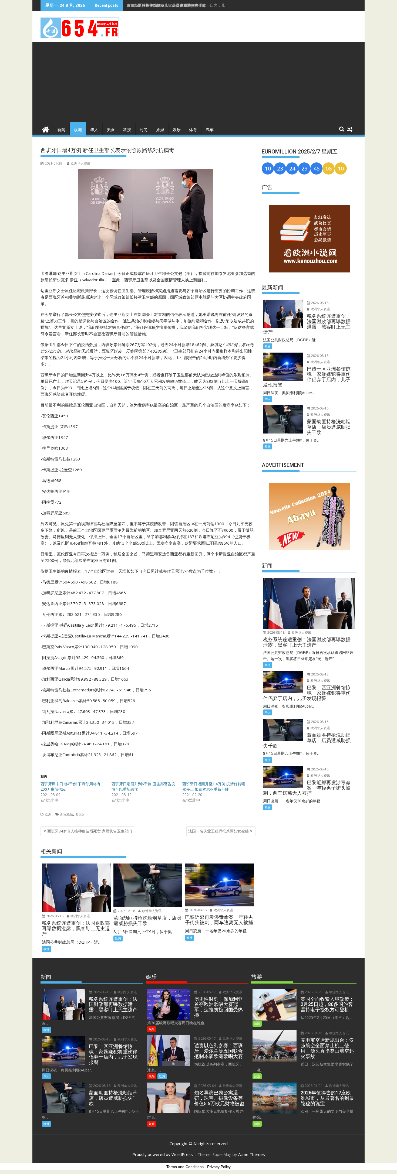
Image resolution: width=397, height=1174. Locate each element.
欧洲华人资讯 (80, 163)
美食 (111, 129)
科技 (127, 129)
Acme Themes (251, 1154)
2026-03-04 (207, 1085)
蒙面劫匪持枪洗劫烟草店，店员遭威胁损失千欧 (166, 5)
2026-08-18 (54, 916)
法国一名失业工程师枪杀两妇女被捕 (218, 831)
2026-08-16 (126, 911)
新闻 (61, 129)
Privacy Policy (219, 1167)
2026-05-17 (207, 992)
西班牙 (80, 814)
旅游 (160, 129)
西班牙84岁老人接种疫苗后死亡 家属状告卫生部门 (89, 831)
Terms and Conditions (185, 1167)
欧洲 (78, 129)
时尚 (144, 129)
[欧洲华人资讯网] (46, 129)
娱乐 (177, 129)
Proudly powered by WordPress (162, 1154)
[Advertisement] (198, 83)
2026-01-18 (313, 1033)
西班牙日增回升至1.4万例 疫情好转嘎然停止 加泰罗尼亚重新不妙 (213, 786)
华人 (94, 129)
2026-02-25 (313, 992)
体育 (193, 129)
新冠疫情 (66, 814)
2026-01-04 (313, 1085)
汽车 (210, 129)
